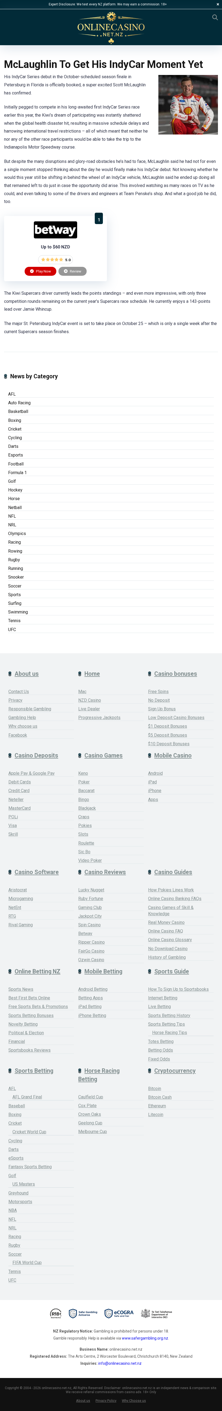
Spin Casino (89, 924)
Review (75, 271)
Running (15, 568)
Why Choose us (134, 1401)
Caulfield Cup (90, 1097)
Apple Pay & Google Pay (31, 773)
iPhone (154, 790)
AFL (12, 394)
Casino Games (103, 755)
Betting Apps (90, 997)
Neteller (16, 799)
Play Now (43, 271)
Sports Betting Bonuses (31, 1015)
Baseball (16, 1105)
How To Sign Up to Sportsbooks (178, 989)
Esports (15, 455)
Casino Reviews (105, 872)
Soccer (14, 586)
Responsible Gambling (29, 708)
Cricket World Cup (29, 1131)
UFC (12, 629)
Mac (82, 691)
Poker (84, 782)
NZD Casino (89, 700)
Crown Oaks (89, 1114)
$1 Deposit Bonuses (167, 726)
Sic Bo (84, 851)
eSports (16, 1158)
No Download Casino (168, 948)
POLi (13, 816)
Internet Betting (162, 997)
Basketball (18, 411)
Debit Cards (19, 782)
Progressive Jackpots (99, 717)
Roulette (86, 843)
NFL (12, 516)
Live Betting (159, 1006)
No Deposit (159, 700)
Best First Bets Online (29, 997)
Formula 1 (17, 472)
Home (92, 673)
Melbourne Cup (92, 1131)
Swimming (18, 612)
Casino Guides (173, 872)
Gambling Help (22, 717)
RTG (12, 916)
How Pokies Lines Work (171, 889)
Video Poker (90, 860)
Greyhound (18, 1193)
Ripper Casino (91, 942)
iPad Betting (90, 1006)
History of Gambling (167, 957)
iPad (152, 782)
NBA (12, 1210)
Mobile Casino (173, 755)
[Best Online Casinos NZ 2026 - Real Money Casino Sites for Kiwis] (111, 28)
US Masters (23, 1184)
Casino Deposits (36, 755)
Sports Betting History (169, 1015)
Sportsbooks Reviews (29, 1050)
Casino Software (37, 872)
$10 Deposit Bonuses (169, 743)
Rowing (15, 551)
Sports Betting (34, 1070)
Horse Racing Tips (169, 1032)
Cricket (14, 429)
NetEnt (14, 907)
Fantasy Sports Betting (30, 1166)
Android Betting (92, 989)
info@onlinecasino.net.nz (120, 1363)
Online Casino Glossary (170, 939)
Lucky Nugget (91, 889)
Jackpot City (90, 916)
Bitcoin (154, 1088)
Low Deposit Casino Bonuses (176, 717)
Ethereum (157, 1105)
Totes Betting (161, 1041)
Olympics (17, 533)
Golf (12, 481)
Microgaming (20, 898)
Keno (83, 773)
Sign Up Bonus (162, 708)
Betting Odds (160, 1050)
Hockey (15, 490)
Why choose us (22, 726)
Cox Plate (87, 1105)
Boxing (14, 420)
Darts (13, 446)
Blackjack (87, 808)
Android (155, 773)
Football (16, 464)
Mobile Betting (103, 971)
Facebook (17, 735)
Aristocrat (17, 889)
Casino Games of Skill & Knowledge (171, 910)
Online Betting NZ (37, 971)
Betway (85, 933)
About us (27, 673)
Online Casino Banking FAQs (174, 898)
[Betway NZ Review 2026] (55, 236)
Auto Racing (19, 402)
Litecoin (155, 1114)
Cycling (15, 437)
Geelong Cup (90, 1122)
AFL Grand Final (27, 1097)
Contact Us (18, 691)
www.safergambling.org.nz (145, 1338)
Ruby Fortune (90, 898)
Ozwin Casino (91, 959)
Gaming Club (90, 907)
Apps (153, 799)
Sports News (20, 989)
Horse (14, 498)
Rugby (14, 559)
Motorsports (20, 1201)
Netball (15, 507)
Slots (83, 834)
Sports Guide (171, 971)
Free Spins (158, 691)
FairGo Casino (91, 951)
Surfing (14, 603)
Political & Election (26, 1032)
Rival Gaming (20, 924)
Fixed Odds (159, 1059)
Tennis (14, 620)
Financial (16, 1041)
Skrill (13, 834)
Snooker (16, 577)
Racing (14, 542)
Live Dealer (89, 708)
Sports (14, 594)
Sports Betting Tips (166, 1024)
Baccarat (86, 790)
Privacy (15, 700)
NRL (12, 524)
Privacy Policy (106, 1401)
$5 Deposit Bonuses (167, 735)
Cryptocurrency (175, 1070)
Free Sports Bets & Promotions (38, 1006)
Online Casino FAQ (165, 931)
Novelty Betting (23, 1024)
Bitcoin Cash (160, 1097)
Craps (83, 816)
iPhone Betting (92, 1015)
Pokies (85, 825)
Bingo (83, 799)
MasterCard (19, 808)
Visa (12, 825)
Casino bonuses (175, 673)
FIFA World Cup (27, 1262)
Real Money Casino (166, 922)
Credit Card (19, 790)
